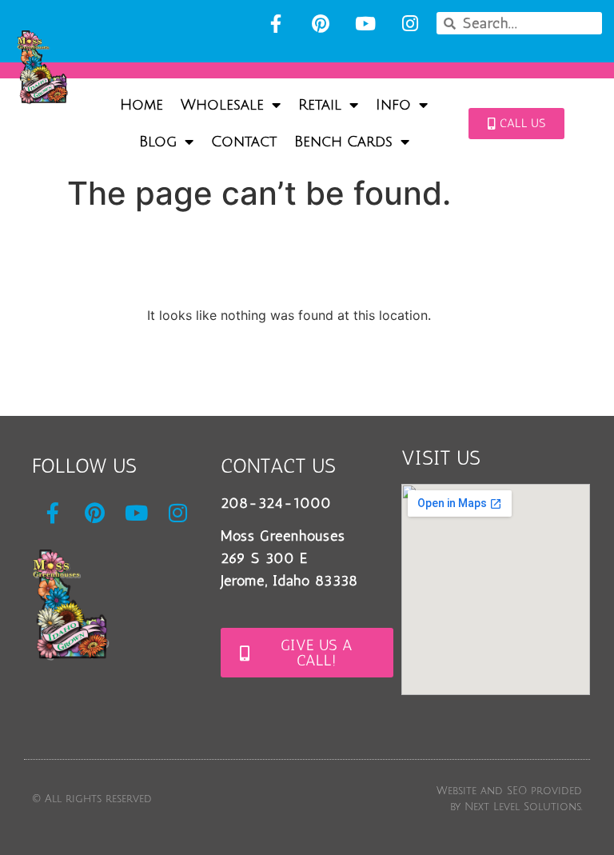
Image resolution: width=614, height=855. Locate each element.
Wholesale (222, 105)
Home (141, 105)
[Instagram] (410, 23)
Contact (244, 142)
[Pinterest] (320, 23)
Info (393, 105)
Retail (319, 105)
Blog (158, 142)
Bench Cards (343, 142)
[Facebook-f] (275, 23)
